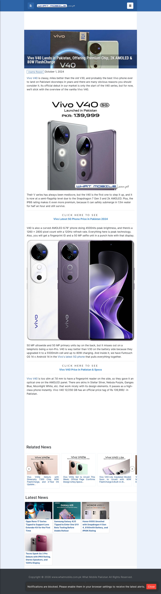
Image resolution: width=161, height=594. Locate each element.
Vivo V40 (32, 78)
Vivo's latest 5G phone (71, 356)
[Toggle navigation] (130, 6)
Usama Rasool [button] (35, 71)
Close (151, 586)
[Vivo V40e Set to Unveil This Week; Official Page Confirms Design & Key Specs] (78, 465)
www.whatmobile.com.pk (66, 577)
